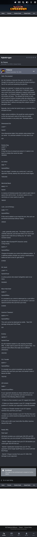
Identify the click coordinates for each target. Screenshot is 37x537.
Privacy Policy (28, 527)
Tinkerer (5, 62)
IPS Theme (8, 527)
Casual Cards (17, 64)
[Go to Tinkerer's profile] (3, 71)
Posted (13, 72)
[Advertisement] (18, 35)
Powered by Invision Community (18, 529)
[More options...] (34, 71)
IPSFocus (15, 527)
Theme (20, 527)
